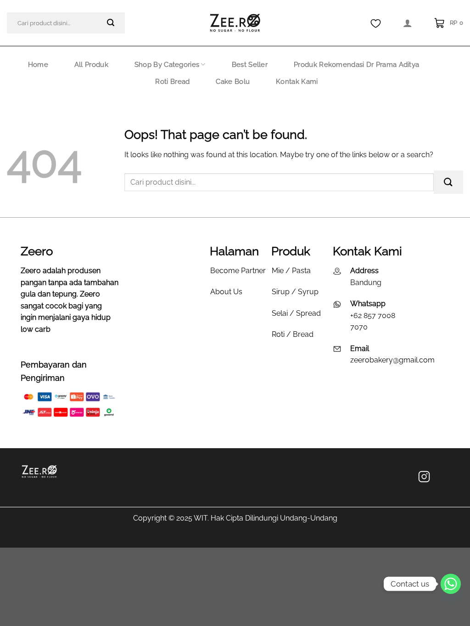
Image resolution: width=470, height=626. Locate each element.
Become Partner (238, 270)
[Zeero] (235, 23)
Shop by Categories (166, 64)
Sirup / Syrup (295, 291)
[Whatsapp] (451, 584)
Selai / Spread (296, 313)
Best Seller (250, 64)
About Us (226, 291)
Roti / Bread (292, 334)
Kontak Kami (297, 81)
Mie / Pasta (291, 270)
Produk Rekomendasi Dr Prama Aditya (356, 64)
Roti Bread (172, 81)
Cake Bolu (233, 81)
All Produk (91, 64)
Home (38, 64)
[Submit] (111, 22)
